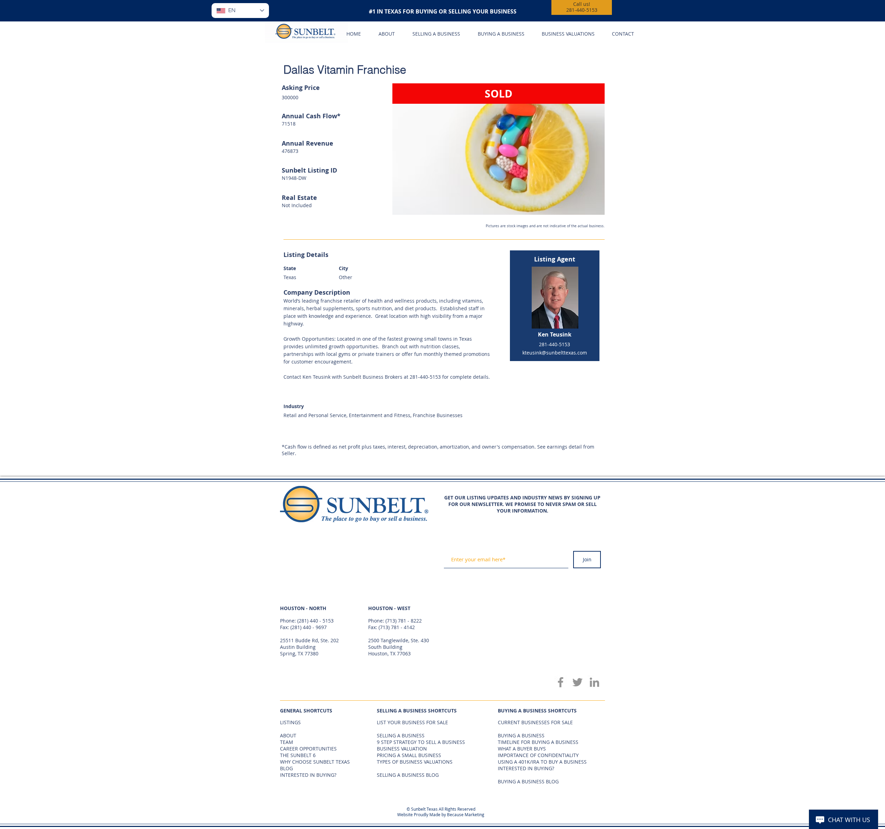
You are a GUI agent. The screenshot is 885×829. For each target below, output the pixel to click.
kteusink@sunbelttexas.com (554, 352)
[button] (498, 149)
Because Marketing (465, 814)
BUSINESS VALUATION (402, 748)
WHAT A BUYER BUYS (522, 748)
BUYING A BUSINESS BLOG (528, 781)
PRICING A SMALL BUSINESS (409, 755)
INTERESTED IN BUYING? (526, 768)
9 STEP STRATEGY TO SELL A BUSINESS (421, 742)
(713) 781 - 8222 (403, 620)
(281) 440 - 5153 (315, 620)
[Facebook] (560, 682)
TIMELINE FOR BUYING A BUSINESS (538, 742)
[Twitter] (577, 682)
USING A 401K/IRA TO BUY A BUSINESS (542, 761)
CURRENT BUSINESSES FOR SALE (535, 722)
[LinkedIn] (594, 682)
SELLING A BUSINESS (401, 735)
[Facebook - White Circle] (582, 488)
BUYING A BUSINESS (521, 735)
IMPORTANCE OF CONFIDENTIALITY (538, 755)
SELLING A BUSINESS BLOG (408, 775)
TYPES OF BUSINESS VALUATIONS (415, 761)
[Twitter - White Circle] (595, 488)
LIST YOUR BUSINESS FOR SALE (412, 722)
